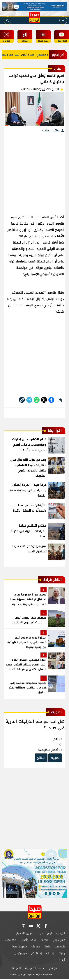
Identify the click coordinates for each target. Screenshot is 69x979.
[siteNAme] (34, 17)
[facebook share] (51, 400)
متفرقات (35, 946)
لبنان (49, 933)
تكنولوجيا (60, 946)
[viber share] (29, 400)
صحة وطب (11, 939)
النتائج (41, 758)
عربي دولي (59, 939)
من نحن (53, 968)
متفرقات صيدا (19, 946)
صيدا (40, 933)
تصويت (55, 758)
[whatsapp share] (37, 400)
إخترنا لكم (36, 953)
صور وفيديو (20, 953)
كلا (56, 744)
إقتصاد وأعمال (28, 939)
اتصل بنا (16, 968)
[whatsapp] (22, 400)
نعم (55, 739)
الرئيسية (60, 933)
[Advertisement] (34, 172)
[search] (7, 20)
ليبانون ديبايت (51, 130)
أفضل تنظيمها (48, 750)
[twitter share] (44, 400)
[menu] (63, 20)
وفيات (62, 953)
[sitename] (34, 912)
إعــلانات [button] (50, 953)
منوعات (44, 939)
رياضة (47, 946)
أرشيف (61, 959)
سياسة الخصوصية (35, 968)
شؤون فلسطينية (24, 933)
